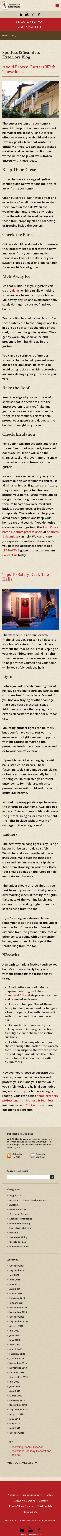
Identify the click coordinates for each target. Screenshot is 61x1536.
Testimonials (44, 1506)
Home (5, 35)
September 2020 (18, 1321)
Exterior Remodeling (20, 1218)
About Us (13, 1495)
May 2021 (14, 1284)
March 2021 (15, 1293)
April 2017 (14, 1428)
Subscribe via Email (41, 1155)
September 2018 (18, 1409)
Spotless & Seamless (39, 1100)
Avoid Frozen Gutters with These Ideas (29, 69)
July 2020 (14, 1330)
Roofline (14, 1455)
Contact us (9, 555)
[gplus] (33, 14)
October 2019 (16, 1372)
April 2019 (14, 1391)
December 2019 (18, 1363)
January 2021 (16, 1302)
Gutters (43, 1500)
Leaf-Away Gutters (20, 1227)
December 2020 (18, 1307)
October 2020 (16, 1316)
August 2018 (16, 1414)
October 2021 (16, 1265)
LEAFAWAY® (10, 550)
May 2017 (14, 1423)
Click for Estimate (30, 22)
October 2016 (16, 1432)
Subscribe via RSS (17, 1155)
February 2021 (17, 1298)
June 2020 (14, 1335)
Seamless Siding (18, 1237)
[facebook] (39, 14)
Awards (13, 1204)
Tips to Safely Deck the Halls (25, 577)
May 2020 (14, 1339)
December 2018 (18, 1404)
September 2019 (18, 1377)
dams (16, 290)
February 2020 (17, 1353)
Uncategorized (17, 1241)
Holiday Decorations (38, 1451)
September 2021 (18, 1270)
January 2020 (16, 1358)
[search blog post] (52, 1177)
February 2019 (17, 1400)
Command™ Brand (17, 995)
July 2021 (14, 1275)
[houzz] (21, 14)
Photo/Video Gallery (21, 1506)
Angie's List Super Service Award (27, 1200)
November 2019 (18, 1367)
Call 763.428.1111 (30, 27)
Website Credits (34, 1534)
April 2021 (14, 1288)
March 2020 (15, 1349)
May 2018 (14, 1418)
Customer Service (19, 1214)
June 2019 (14, 1386)
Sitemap (23, 1534)
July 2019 (14, 1381)
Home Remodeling (19, 1223)
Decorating (16, 1447)
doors (28, 1447)
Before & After (17, 1209)
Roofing (13, 1232)
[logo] (11, 5)
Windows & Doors (19, 1246)
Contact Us (30, 1512)
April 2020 (14, 1344)
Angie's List (16, 1195)
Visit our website (20, 1463)
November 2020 (18, 1312)
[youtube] (27, 14)
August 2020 (16, 1326)
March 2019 (15, 1395)
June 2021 (14, 1279)
